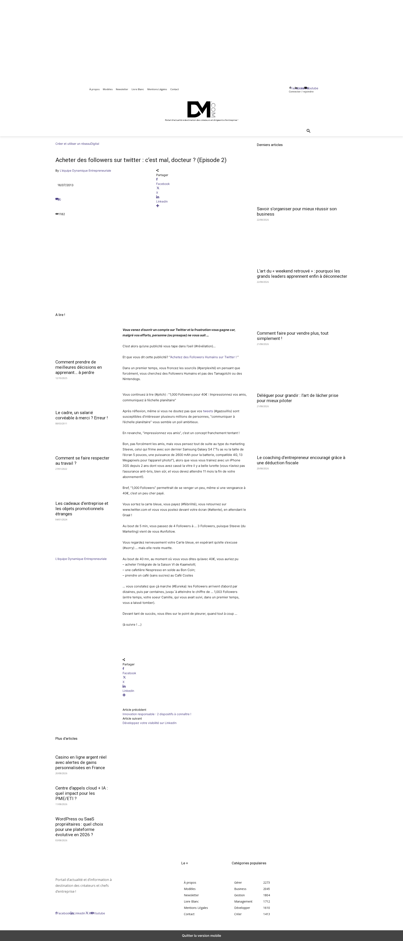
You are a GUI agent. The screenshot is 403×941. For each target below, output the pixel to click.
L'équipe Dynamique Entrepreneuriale (85, 170)
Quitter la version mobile (201, 935)
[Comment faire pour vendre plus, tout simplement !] (302, 305)
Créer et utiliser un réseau (72, 143)
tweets (208, 411)
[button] (309, 131)
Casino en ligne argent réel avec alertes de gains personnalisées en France (81, 762)
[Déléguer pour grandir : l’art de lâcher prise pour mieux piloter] (302, 367)
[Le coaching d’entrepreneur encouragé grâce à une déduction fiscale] (302, 429)
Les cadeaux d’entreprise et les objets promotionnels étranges (81, 508)
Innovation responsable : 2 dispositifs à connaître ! (157, 714)
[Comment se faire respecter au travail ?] (84, 438)
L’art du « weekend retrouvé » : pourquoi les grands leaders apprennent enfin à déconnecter (302, 273)
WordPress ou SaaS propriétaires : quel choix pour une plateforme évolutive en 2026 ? (79, 826)
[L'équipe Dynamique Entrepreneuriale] (68, 554)
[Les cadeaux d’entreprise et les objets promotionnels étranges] (84, 484)
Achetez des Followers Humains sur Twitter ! (203, 357)
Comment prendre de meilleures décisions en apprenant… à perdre (78, 367)
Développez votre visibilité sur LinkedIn (150, 723)
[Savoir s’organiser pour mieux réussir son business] (302, 181)
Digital (94, 143)
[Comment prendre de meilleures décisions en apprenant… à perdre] (84, 342)
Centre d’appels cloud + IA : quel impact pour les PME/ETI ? (81, 793)
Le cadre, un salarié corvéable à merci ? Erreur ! (81, 415)
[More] (201, 206)
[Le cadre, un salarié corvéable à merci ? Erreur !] (84, 393)
